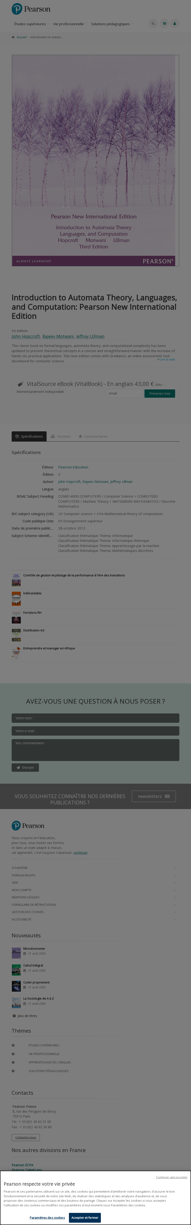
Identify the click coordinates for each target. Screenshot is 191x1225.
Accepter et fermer (85, 1217)
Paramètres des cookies (47, 1217)
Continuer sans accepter (172, 1177)
